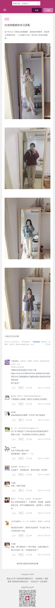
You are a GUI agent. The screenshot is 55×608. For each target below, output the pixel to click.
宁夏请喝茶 (36, 342)
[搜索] (38, 3)
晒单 (6, 19)
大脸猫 (13, 483)
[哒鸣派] (7, 3)
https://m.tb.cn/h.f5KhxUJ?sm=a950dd (26, 373)
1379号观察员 (16, 521)
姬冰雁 (13, 412)
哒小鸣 (13, 396)
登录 (36, 10)
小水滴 (13, 447)
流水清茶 (21, 367)
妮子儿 (13, 499)
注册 (48, 10)
